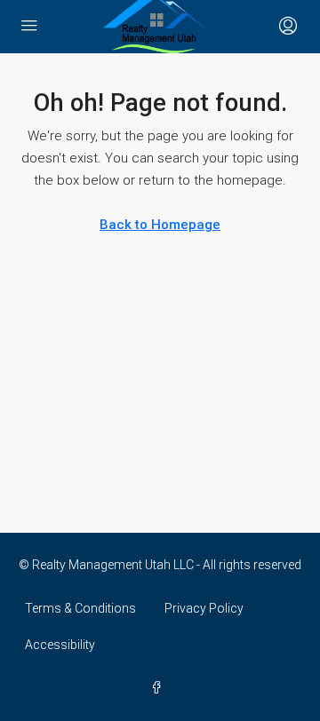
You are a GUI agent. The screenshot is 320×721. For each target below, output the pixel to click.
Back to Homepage (160, 225)
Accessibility (60, 645)
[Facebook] (160, 688)
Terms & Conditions (80, 608)
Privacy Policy (204, 608)
